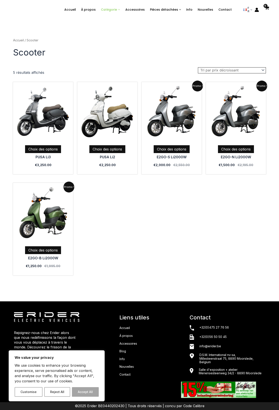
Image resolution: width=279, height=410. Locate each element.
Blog (122, 351)
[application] (118, 9)
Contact (225, 9)
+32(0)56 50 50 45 (213, 337)
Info (189, 9)
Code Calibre (193, 406)
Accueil (70, 9)
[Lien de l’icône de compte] (257, 10)
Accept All (85, 392)
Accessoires (135, 9)
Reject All (57, 392)
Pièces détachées (164, 9)
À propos (88, 9)
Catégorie (109, 9)
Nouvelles (205, 9)
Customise (28, 392)
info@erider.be (210, 346)
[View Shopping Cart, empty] (266, 10)
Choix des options (43, 149)
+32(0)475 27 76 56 (214, 327)
